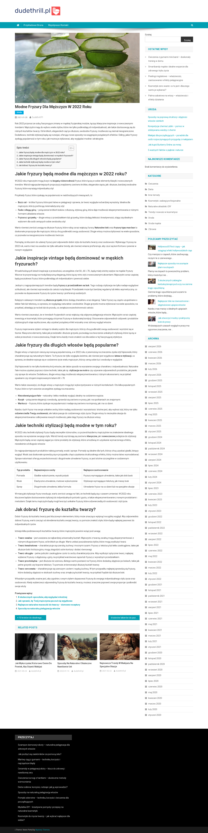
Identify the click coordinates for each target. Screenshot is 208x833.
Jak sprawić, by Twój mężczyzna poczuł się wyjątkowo (45, 601)
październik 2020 (156, 664)
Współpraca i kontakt (58, 25)
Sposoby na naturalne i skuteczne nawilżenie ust (74, 665)
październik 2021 (156, 596)
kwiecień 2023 (155, 499)
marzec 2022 (154, 567)
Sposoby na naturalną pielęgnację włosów (39, 608)
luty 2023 (152, 505)
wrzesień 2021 (155, 601)
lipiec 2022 (153, 545)
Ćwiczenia (153, 184)
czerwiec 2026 (155, 352)
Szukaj (148, 34)
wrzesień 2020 (155, 669)
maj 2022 (152, 556)
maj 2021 (152, 624)
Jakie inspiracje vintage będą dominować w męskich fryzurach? (46, 155)
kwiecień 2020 (155, 698)
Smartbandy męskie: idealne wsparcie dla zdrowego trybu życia (168, 68)
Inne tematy (154, 195)
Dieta (150, 189)
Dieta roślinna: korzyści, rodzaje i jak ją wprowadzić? (43, 787)
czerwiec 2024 (155, 471)
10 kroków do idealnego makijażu (32, 617)
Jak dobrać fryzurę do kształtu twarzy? (35, 165)
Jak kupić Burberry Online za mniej (164, 144)
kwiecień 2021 (155, 630)
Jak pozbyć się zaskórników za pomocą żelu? (39, 754)
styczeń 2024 (154, 482)
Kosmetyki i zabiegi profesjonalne (164, 201)
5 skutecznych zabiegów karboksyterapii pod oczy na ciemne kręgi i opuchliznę (170, 284)
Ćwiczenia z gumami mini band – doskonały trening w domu (169, 59)
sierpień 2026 (154, 346)
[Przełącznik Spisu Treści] (69, 148)
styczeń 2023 (154, 511)
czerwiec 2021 (155, 618)
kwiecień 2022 (155, 562)
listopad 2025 (154, 386)
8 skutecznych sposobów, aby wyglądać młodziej (42, 597)
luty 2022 (152, 573)
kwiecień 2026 (155, 358)
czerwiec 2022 (155, 550)
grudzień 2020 (155, 652)
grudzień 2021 (155, 584)
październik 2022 (156, 528)
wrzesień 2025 (155, 392)
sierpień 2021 (154, 607)
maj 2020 (152, 692)
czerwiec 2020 (155, 686)
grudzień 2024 (155, 437)
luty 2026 (152, 369)
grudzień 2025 (155, 380)
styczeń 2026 (154, 375)
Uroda (19, 112)
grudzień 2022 (155, 516)
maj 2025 (152, 414)
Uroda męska (154, 223)
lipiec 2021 (153, 613)
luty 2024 (152, 477)
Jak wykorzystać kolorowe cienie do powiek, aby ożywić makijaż (33, 665)
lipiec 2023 (153, 488)
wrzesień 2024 (155, 454)
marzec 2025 (154, 426)
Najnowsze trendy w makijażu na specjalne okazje (116, 665)
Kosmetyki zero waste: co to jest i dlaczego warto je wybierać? (168, 88)
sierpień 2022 (154, 539)
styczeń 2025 (154, 431)
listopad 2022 (154, 522)
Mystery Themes (42, 830)
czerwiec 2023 (155, 494)
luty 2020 (152, 709)
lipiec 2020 (153, 681)
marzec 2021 (154, 635)
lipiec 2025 (153, 403)
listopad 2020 (154, 658)
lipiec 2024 (153, 465)
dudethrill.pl (37, 117)
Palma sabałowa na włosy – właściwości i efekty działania (168, 97)
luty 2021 (152, 641)
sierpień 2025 (154, 397)
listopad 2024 (154, 443)
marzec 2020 (154, 703)
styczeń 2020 (154, 715)
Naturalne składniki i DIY (159, 206)
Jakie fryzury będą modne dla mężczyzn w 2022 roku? (42, 152)
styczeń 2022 (154, 579)
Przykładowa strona (33, 25)
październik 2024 (156, 448)
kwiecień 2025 (155, 420)
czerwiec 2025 (155, 409)
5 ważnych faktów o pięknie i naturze (165, 150)
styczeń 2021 (154, 647)
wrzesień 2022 (155, 533)
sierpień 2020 (154, 675)
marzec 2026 (154, 363)
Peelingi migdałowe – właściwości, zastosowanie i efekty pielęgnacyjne (165, 78)
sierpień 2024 (154, 460)
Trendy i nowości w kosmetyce (163, 212)
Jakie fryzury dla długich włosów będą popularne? (40, 159)
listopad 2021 (154, 590)
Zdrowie (152, 229)
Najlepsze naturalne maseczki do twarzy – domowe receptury (49, 605)
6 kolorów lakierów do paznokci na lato (125, 617)
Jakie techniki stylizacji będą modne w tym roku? (39, 162)
